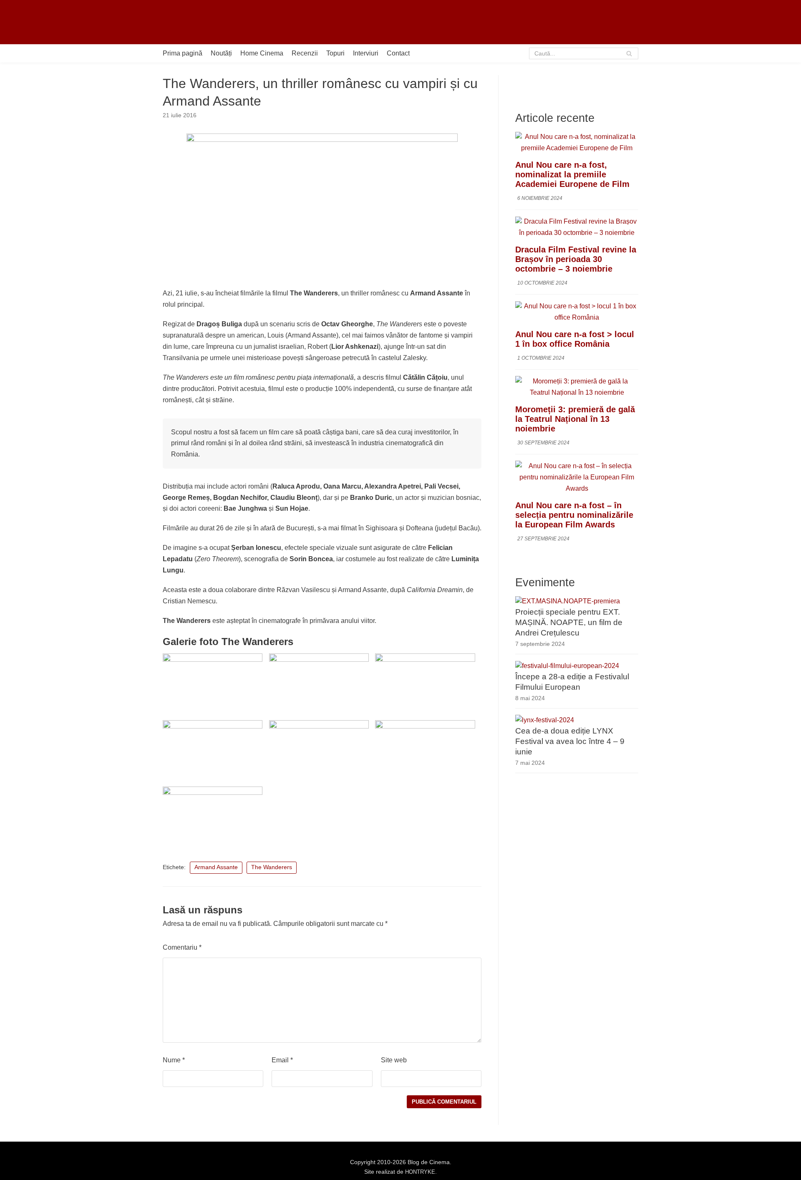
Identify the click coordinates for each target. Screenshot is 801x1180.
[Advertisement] (486, 22)
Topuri (335, 53)
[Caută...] (584, 53)
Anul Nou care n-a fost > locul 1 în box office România (574, 339)
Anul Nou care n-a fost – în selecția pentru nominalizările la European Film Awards (574, 515)
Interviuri (365, 53)
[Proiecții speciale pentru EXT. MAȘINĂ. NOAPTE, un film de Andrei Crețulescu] (567, 601)
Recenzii (305, 53)
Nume (174, 1060)
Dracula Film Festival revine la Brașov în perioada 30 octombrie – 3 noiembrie (575, 259)
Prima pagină (182, 53)
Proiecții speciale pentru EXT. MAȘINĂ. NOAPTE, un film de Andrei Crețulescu (568, 623)
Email (282, 1060)
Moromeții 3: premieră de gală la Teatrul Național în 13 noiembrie (575, 419)
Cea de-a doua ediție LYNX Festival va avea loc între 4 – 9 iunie (570, 741)
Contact (398, 53)
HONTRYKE (420, 1172)
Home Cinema (261, 53)
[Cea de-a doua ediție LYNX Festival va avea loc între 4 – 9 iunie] (544, 720)
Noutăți (221, 53)
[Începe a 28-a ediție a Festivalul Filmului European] (567, 666)
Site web (394, 1060)
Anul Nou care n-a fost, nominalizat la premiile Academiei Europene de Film (572, 175)
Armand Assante (216, 867)
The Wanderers (271, 867)
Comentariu (182, 947)
